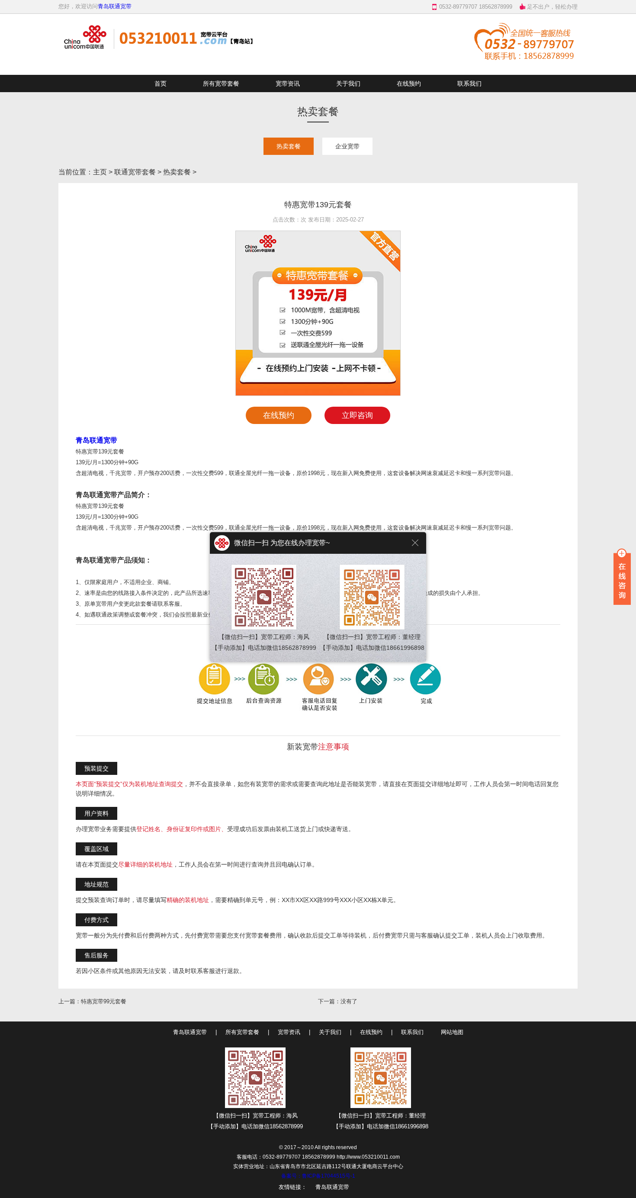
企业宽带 (347, 146)
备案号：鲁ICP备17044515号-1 (318, 1176)
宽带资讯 (288, 83)
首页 (160, 83)
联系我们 (469, 83)
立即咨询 (357, 415)
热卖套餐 (288, 146)
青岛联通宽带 (115, 6)
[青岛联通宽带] (160, 66)
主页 (100, 172)
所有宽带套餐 (221, 83)
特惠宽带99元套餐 (103, 1001)
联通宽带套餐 (135, 172)
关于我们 (348, 83)
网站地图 (452, 1032)
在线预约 (409, 83)
